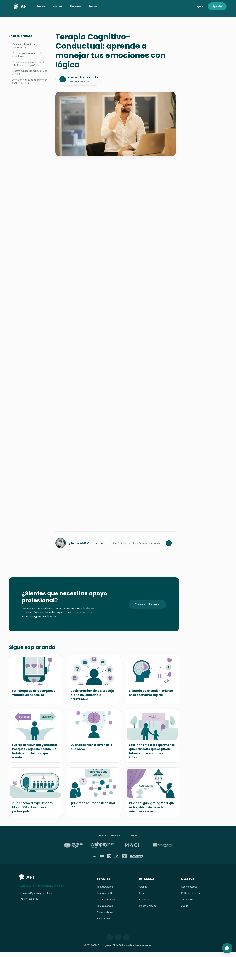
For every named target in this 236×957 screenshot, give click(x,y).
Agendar (217, 6)
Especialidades (105, 912)
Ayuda (199, 6)
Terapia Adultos (105, 886)
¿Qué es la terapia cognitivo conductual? (27, 46)
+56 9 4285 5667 (29, 898)
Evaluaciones (104, 918)
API (24, 6)
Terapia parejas (105, 906)
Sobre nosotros (189, 886)
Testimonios (187, 899)
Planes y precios (148, 906)
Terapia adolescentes (108, 899)
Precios (93, 6)
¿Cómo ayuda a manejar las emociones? (28, 55)
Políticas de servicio (191, 893)
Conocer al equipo (147, 604)
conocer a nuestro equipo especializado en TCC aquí (110, 456)
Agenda (143, 886)
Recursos (144, 899)
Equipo (142, 893)
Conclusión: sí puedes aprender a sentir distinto (29, 81)
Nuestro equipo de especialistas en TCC (29, 72)
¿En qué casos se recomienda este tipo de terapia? (28, 64)
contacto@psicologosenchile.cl (37, 893)
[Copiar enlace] (169, 543)
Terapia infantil (104, 893)
